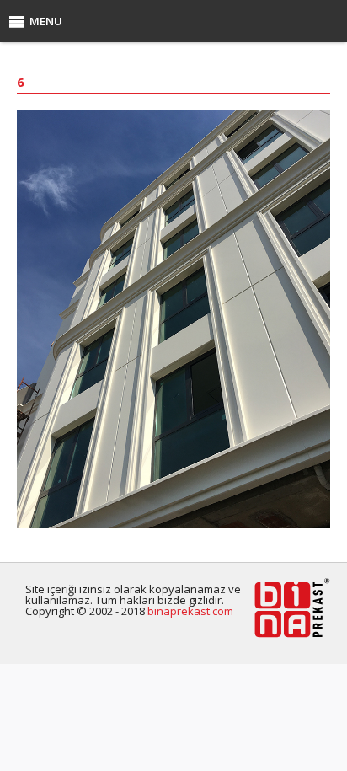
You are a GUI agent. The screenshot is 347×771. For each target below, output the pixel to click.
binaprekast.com (190, 610)
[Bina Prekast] (292, 635)
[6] (173, 319)
